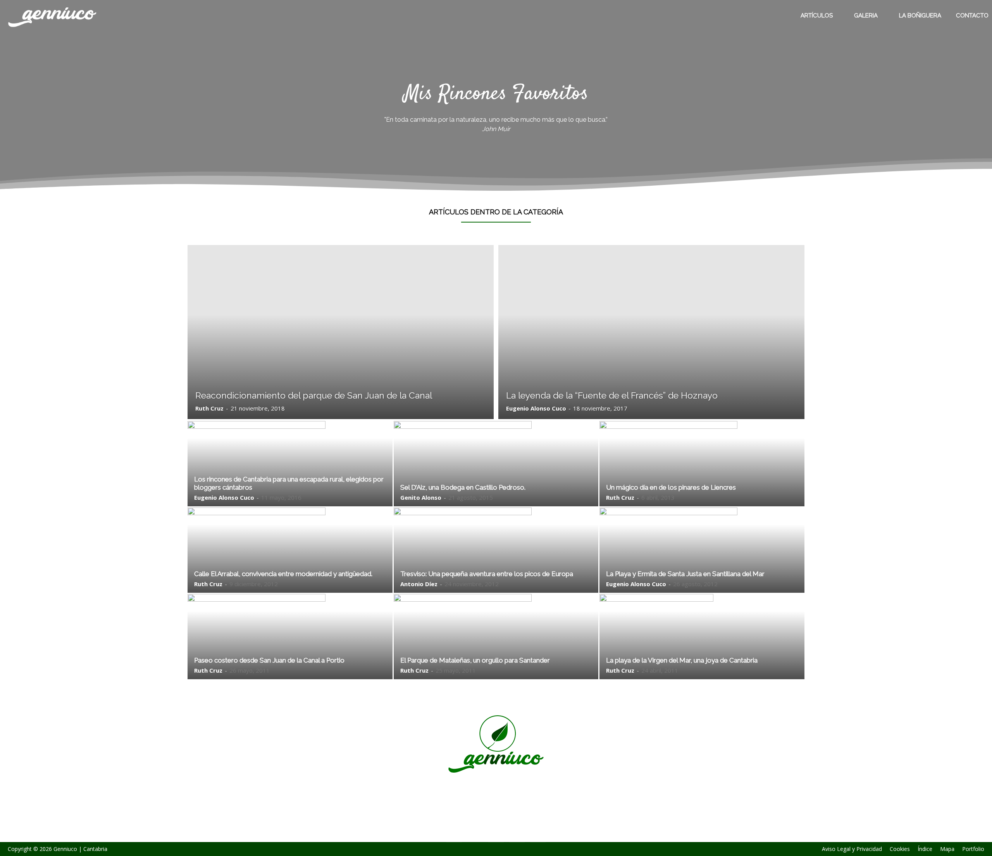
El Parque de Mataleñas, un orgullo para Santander (475, 660)
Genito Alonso (420, 497)
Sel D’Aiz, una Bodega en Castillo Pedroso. (462, 487)
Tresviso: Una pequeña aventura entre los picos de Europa (486, 574)
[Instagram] (475, 834)
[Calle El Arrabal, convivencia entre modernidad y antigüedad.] (290, 563)
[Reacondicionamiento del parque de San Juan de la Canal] (341, 332)
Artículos (817, 15)
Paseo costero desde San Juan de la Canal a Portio (269, 660)
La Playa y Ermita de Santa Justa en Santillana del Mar (685, 574)
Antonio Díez (418, 584)
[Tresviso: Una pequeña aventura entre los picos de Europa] (496, 561)
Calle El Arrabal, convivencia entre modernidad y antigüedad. (283, 574)
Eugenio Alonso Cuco (536, 408)
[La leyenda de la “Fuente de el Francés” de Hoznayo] (651, 332)
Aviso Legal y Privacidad (852, 849)
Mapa (947, 849)
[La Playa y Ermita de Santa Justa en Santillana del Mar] (701, 564)
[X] (496, 834)
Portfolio (973, 849)
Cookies (900, 849)
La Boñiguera (920, 15)
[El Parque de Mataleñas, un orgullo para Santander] (496, 647)
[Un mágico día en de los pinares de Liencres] (701, 476)
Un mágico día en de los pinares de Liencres (671, 487)
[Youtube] (538, 834)
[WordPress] (517, 834)
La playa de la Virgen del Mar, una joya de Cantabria (682, 660)
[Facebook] (454, 834)
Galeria (866, 15)
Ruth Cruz (209, 408)
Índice (925, 849)
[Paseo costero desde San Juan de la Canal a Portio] (290, 639)
